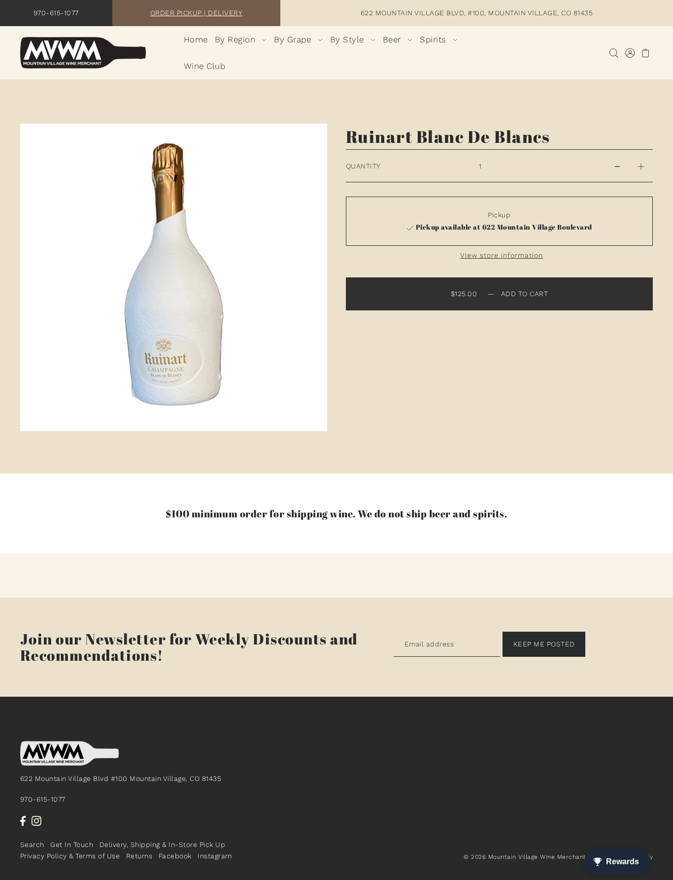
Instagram (215, 856)
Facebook (175, 856)
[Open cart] (646, 53)
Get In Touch (71, 845)
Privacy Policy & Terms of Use (70, 856)
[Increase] (641, 166)
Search (32, 845)
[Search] (614, 53)
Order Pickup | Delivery (196, 13)
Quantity (363, 166)
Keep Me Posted (544, 644)
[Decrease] (617, 166)
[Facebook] (23, 820)
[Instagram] (36, 820)
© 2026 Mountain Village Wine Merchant (525, 856)
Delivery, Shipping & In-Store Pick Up (163, 845)
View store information (501, 255)
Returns (139, 856)
